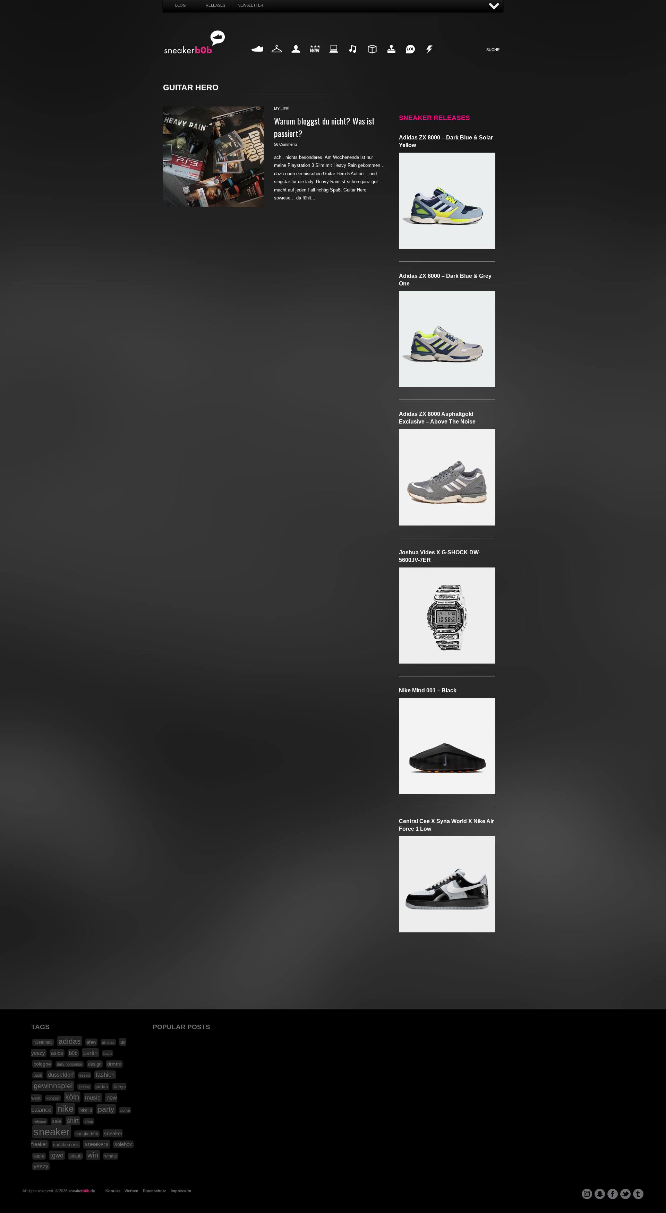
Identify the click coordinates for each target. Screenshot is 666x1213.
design (94, 1064)
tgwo (56, 1155)
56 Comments (286, 144)
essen (84, 1075)
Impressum (181, 1191)
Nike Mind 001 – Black (427, 690)
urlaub (75, 1156)
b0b (73, 1053)
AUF (494, 6)
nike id (85, 1110)
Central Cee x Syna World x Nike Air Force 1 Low (446, 825)
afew (91, 1042)
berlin (90, 1052)
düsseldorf (61, 1074)
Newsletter (250, 5)
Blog (180, 5)
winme (110, 1156)
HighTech (391, 57)
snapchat (600, 1194)
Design (372, 57)
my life (281, 108)
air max (108, 1042)
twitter (625, 1194)
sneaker (52, 1131)
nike (65, 1108)
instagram (587, 1194)
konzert (52, 1098)
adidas (70, 1041)
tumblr (638, 1194)
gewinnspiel (53, 1086)
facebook (612, 1194)
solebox (123, 1144)
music (93, 1097)
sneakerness (66, 1144)
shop (89, 1121)
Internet (334, 57)
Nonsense (429, 57)
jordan (102, 1086)
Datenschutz (154, 1191)
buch (107, 1053)
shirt (73, 1120)
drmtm (114, 1064)
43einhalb (43, 1042)
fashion (105, 1074)
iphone (84, 1087)
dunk (38, 1075)
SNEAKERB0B (195, 42)
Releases (215, 5)
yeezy (41, 1166)
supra (39, 1156)
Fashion (276, 57)
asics (57, 1053)
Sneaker (257, 57)
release (40, 1121)
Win (314, 57)
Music (353, 57)
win (93, 1155)
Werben (131, 1191)
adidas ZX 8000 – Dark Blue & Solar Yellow (446, 141)
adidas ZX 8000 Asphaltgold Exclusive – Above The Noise (437, 418)
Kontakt (112, 1191)
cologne (42, 1064)
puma (125, 1110)
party (106, 1109)
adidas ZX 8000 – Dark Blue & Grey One (445, 280)
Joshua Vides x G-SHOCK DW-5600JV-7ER (439, 556)
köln (72, 1097)
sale (56, 1121)
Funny (410, 57)
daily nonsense (69, 1064)
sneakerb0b (87, 1133)
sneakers (97, 1144)
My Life (296, 57)
